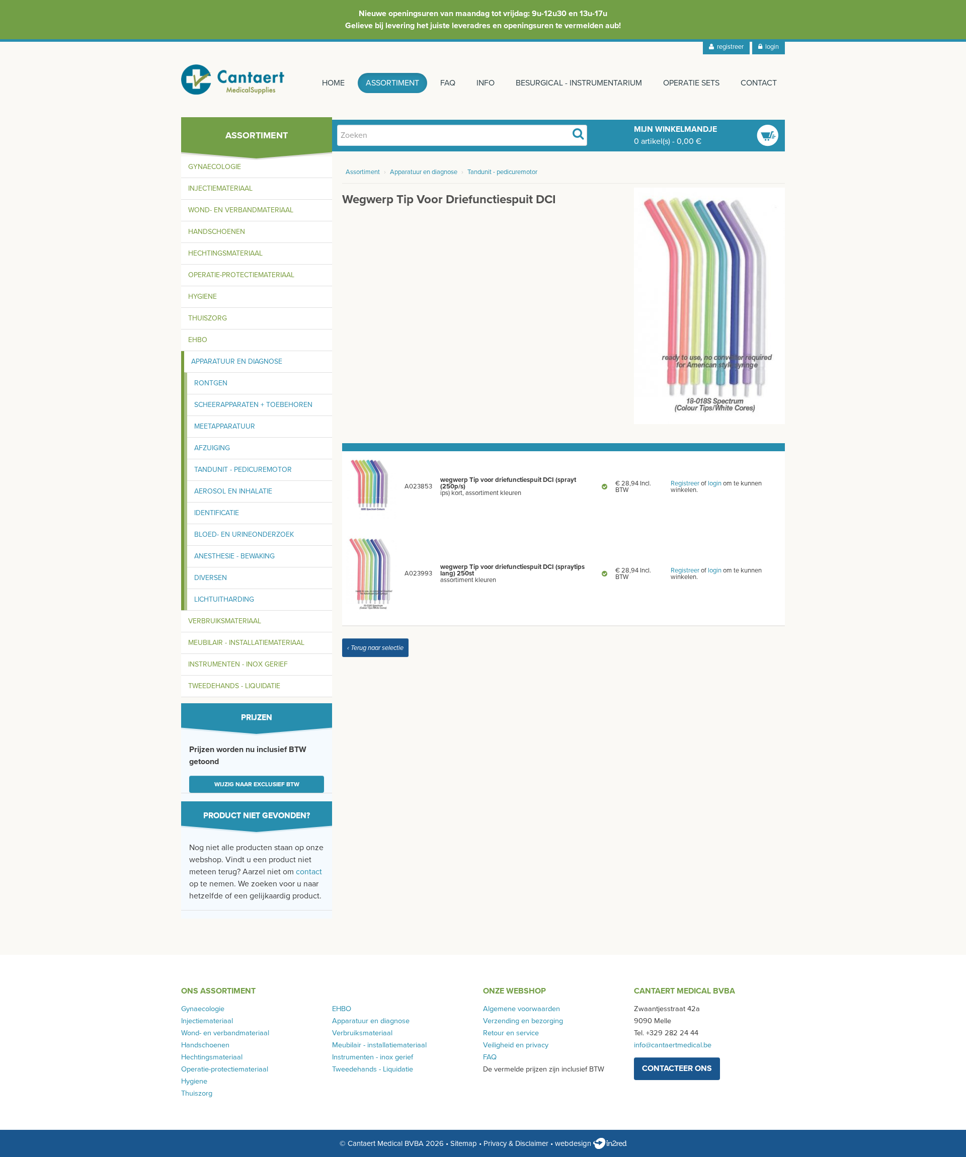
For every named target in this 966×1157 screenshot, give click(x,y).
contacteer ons (677, 1068)
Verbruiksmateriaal (224, 621)
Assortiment (392, 83)
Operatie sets (691, 83)
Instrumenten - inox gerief (238, 664)
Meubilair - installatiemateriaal (246, 642)
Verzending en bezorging (523, 1021)
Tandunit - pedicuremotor (243, 469)
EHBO (197, 340)
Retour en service (511, 1033)
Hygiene (202, 296)
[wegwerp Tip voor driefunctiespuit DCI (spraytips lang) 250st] (371, 573)
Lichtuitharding (224, 599)
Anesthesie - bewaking (234, 556)
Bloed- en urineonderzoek (244, 534)
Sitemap (463, 1143)
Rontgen (210, 383)
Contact (759, 83)
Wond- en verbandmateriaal (240, 210)
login (770, 47)
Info (485, 83)
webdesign (574, 1143)
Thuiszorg (207, 318)
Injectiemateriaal (220, 188)
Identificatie (216, 513)
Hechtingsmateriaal (225, 253)
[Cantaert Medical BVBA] (233, 79)
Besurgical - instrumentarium (579, 83)
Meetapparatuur (224, 426)
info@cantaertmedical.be (672, 1045)
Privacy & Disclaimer (516, 1143)
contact (309, 872)
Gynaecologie (214, 166)
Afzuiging (212, 448)
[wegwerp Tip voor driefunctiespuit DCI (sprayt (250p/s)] (371, 486)
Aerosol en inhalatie (233, 491)
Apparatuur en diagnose (236, 361)
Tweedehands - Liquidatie (234, 686)
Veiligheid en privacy (515, 1045)
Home (333, 83)
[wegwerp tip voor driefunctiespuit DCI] (709, 305)
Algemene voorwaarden (521, 1009)
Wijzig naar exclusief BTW (256, 784)
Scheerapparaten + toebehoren (253, 404)
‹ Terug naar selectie (375, 648)
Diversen (210, 577)
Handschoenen (216, 231)
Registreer (685, 483)
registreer (729, 47)
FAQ (447, 83)
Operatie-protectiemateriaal (241, 275)
